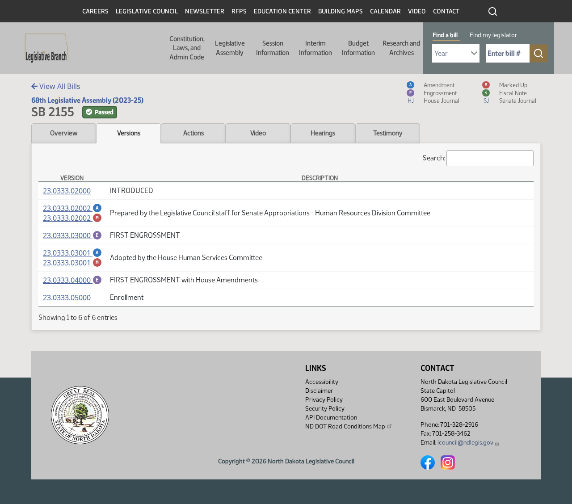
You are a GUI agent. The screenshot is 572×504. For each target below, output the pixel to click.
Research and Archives (401, 47)
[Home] (44, 48)
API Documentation (331, 417)
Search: (434, 158)
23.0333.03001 (72, 253)
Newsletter (204, 11)
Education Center (282, 11)
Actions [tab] (193, 133)
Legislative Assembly (230, 47)
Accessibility (321, 382)
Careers (95, 11)
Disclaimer (319, 391)
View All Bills (59, 86)
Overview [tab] (63, 133)
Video (417, 11)
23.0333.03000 (72, 235)
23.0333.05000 (67, 297)
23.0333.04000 (72, 280)
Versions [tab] (128, 133)
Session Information (272, 47)
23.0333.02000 (67, 191)
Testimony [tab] (388, 133)
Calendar (385, 11)
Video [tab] (258, 133)
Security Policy (325, 408)
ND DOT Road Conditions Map (345, 426)
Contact (446, 11)
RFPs (239, 11)
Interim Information (315, 47)
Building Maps (340, 11)
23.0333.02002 (72, 208)
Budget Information (358, 47)
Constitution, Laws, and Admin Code (187, 48)
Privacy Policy (324, 399)
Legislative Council (147, 11)
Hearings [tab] (323, 133)
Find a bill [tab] (445, 35)
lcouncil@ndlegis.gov (465, 442)
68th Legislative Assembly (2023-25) (87, 100)
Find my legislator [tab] (493, 35)
